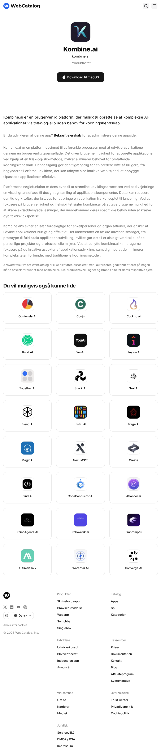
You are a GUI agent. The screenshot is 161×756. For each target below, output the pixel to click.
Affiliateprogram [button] (122, 674)
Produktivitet (81, 63)
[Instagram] (25, 607)
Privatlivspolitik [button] (122, 706)
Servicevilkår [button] (66, 732)
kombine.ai (80, 56)
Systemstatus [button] (120, 680)
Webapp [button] (63, 614)
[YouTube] (18, 607)
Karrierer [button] (63, 706)
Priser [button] (115, 647)
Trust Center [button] (119, 700)
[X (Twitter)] (5, 607)
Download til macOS (83, 77)
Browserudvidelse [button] (70, 608)
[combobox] (23, 615)
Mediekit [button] (63, 713)
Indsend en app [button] (68, 660)
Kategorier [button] (118, 614)
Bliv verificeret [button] (67, 654)
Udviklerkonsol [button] (67, 647)
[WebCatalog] (6, 595)
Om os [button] (61, 700)
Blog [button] (114, 667)
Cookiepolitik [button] (120, 713)
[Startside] (21, 6)
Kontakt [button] (116, 660)
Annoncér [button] (63, 667)
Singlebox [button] (64, 628)
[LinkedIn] (11, 607)
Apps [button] (114, 601)
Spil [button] (113, 608)
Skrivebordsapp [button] (68, 601)
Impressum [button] (65, 746)
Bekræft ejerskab (67, 135)
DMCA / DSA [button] (66, 739)
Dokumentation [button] (121, 654)
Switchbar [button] (64, 621)
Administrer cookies (15, 625)
